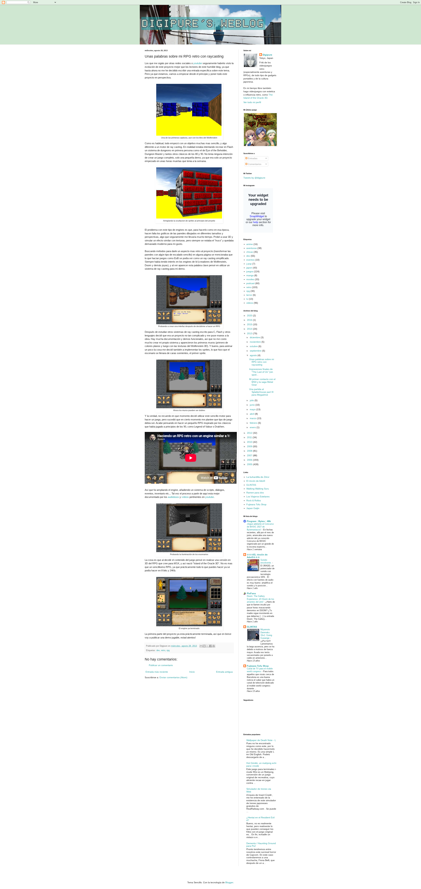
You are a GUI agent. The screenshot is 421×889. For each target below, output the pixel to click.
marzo (253, 418)
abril (252, 414)
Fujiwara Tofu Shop (256, 504)
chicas (249, 252)
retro (163, 650)
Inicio (192, 671)
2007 (250, 455)
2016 (250, 320)
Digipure (267, 54)
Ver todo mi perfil (252, 102)
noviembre (255, 342)
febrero (254, 423)
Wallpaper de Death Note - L (261, 740)
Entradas (252, 158)
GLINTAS (251, 485)
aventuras (251, 248)
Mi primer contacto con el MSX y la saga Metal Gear (262, 382)
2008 (250, 451)
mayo (253, 409)
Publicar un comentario (161, 665)
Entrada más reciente (157, 671)
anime (249, 244)
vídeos (185, 497)
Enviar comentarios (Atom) (173, 677)
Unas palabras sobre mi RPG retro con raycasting (261, 362)
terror (249, 295)
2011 (250, 437)
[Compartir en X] (207, 646)
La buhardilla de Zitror (257, 477)
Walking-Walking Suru (257, 488)
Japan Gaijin (252, 508)
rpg (168, 650)
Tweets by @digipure (254, 177)
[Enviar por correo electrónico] (201, 646)
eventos (250, 259)
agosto (254, 355)
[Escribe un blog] (204, 646)
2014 (250, 329)
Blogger (229, 882)
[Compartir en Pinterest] (213, 646)
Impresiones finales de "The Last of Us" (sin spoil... (261, 372)
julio (252, 400)
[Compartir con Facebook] (210, 646)
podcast (250, 283)
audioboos (174, 497)
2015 (250, 324)
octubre (254, 346)
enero (253, 427)
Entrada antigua (224, 671)
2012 (250, 433)
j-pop (249, 263)
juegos (249, 271)
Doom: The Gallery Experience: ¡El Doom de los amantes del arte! (260, 599)
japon (249, 267)
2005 (250, 464)
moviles (250, 279)
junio (252, 404)
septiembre (256, 350)
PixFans (251, 593)
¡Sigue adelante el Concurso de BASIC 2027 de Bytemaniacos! (260, 527)
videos (249, 303)
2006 (250, 460)
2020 (250, 315)
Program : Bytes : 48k (259, 521)
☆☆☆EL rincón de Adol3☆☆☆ (257, 556)
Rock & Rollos (253, 500)
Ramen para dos (255, 492)
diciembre (255, 337)
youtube (198, 63)
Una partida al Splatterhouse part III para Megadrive (261, 392)
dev (158, 650)
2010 (250, 442)
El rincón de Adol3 (255, 481)
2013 (250, 333)
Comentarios (254, 164)
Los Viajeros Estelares (258, 496)
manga (250, 275)
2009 (250, 446)
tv (247, 299)
